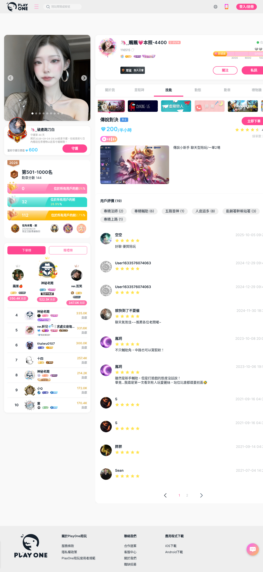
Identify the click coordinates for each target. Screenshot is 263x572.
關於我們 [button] (130, 558)
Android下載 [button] (174, 552)
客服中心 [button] (130, 552)
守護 (75, 148)
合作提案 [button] (130, 545)
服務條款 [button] (68, 545)
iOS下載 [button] (170, 545)
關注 (225, 70)
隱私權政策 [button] (69, 552)
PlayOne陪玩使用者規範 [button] (78, 558)
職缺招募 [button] (130, 564)
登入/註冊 (246, 7)
